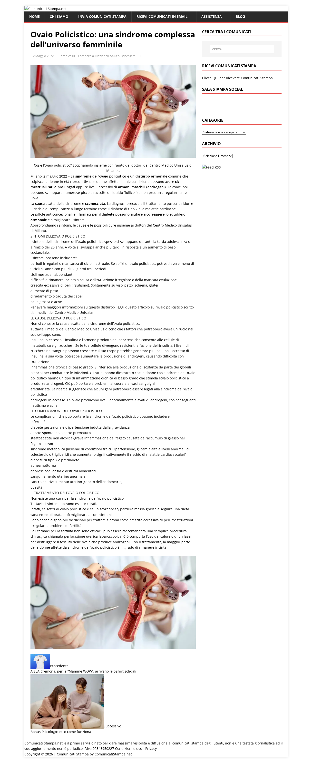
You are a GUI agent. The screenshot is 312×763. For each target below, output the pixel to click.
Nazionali (102, 56)
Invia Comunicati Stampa (102, 16)
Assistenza (211, 16)
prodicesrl (67, 56)
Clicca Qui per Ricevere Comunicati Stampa (237, 78)
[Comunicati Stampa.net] (45, 8)
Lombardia (86, 56)
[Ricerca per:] (242, 49)
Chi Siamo (59, 16)
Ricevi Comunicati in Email (161, 16)
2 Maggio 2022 (43, 56)
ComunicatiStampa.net (113, 754)
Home (34, 16)
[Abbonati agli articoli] (211, 167)
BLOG (240, 16)
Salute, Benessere (123, 56)
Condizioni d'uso (128, 748)
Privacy (151, 748)
